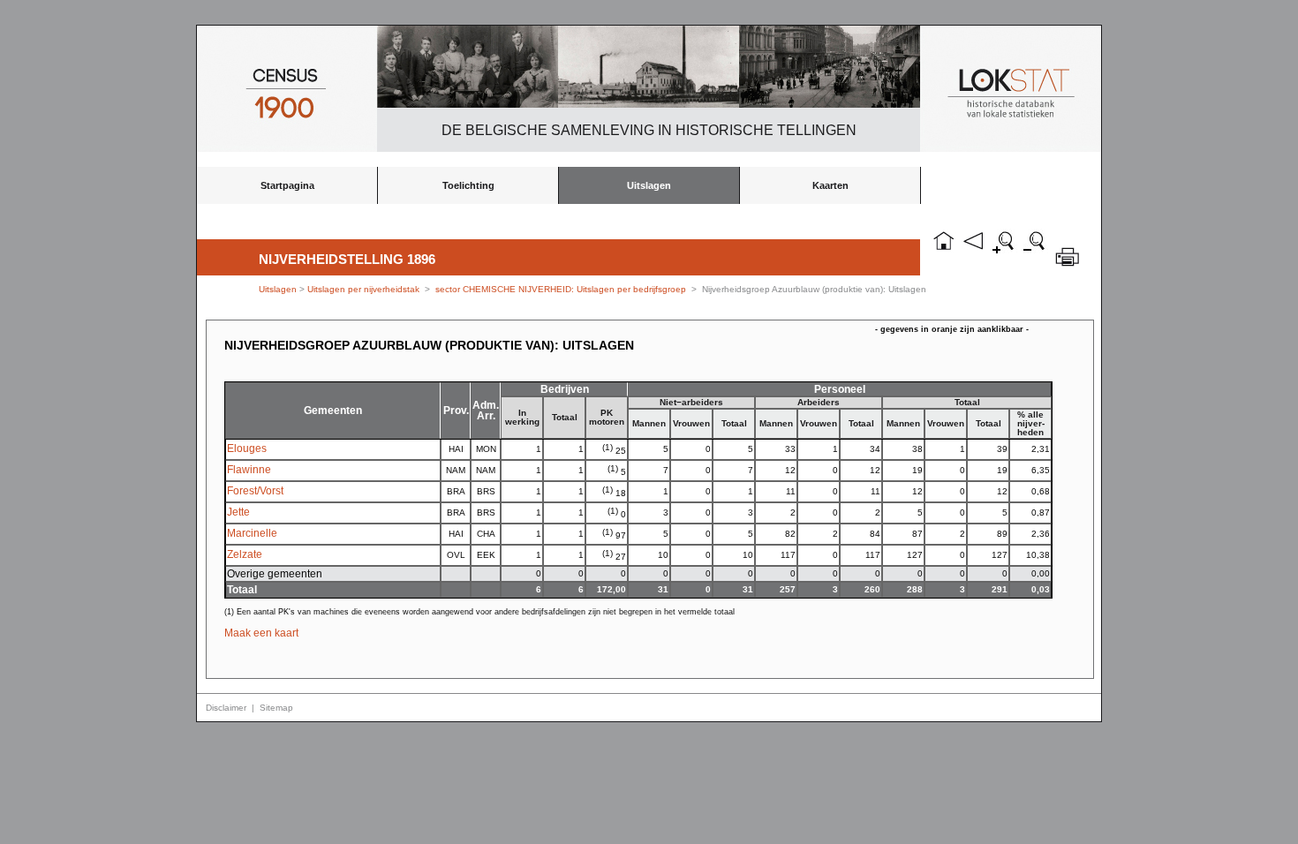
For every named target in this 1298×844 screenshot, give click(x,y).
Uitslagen (649, 185)
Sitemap (276, 707)
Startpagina (287, 185)
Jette (238, 512)
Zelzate (244, 554)
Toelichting (468, 185)
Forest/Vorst (255, 491)
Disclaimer (226, 707)
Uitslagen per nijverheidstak (363, 289)
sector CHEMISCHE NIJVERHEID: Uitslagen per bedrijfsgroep (560, 289)
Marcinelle (252, 533)
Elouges (247, 448)
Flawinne (249, 469)
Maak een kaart (261, 633)
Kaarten (830, 185)
